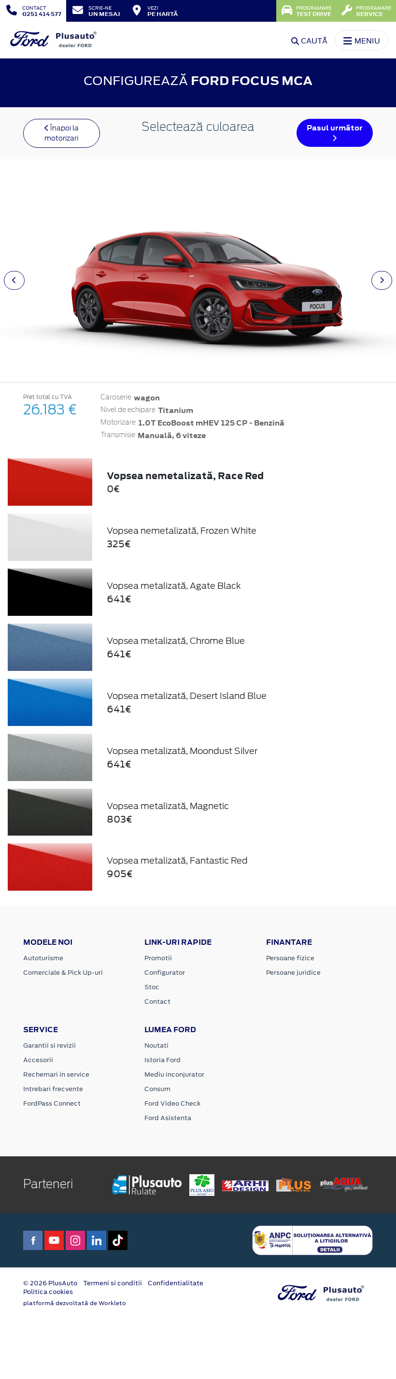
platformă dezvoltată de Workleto (74, 1303)
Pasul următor (335, 128)
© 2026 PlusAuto (50, 1283)
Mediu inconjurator (174, 1074)
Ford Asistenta (167, 1118)
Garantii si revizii (49, 1045)
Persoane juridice (293, 972)
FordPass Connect (52, 1103)
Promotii (158, 958)
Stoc (151, 987)
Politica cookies (48, 1291)
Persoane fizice (290, 958)
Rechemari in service (56, 1074)
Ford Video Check (172, 1103)
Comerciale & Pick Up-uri (63, 972)
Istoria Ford (162, 1060)
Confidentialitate (175, 1283)
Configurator (164, 972)
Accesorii (38, 1060)
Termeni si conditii (112, 1283)
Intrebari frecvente (53, 1089)
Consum (157, 1089)
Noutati (156, 1045)
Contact (157, 1001)
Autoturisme (43, 958)
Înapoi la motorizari (61, 133)
